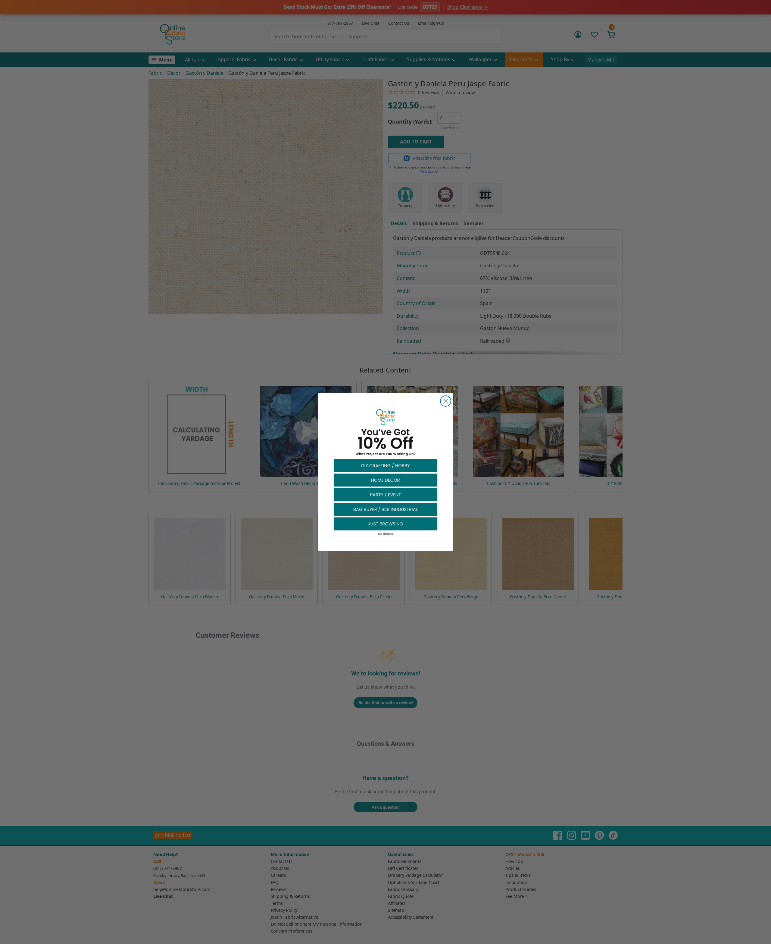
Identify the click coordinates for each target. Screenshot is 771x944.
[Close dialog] (445, 401)
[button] (385, 465)
